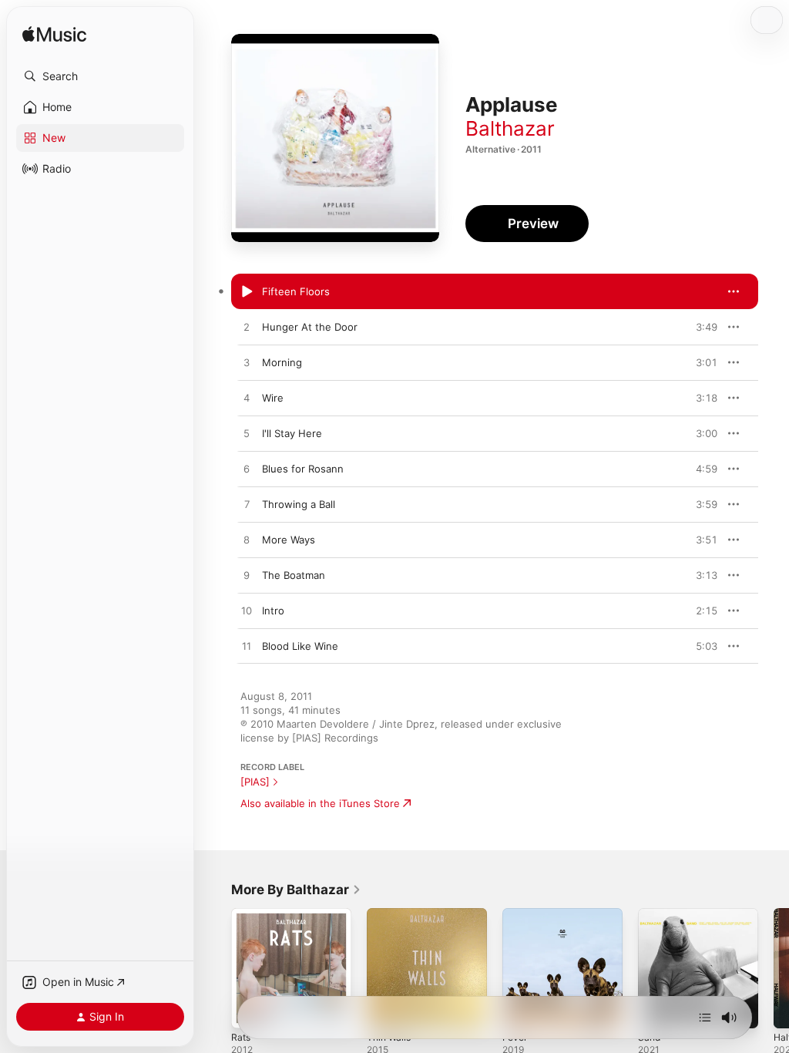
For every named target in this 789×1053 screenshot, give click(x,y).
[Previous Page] (216, 968)
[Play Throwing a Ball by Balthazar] (246, 505)
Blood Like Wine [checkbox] (300, 646)
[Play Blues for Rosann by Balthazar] (246, 469)
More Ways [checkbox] (288, 539)
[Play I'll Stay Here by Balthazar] (246, 434)
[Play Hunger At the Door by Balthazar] (246, 328)
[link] (296, 889)
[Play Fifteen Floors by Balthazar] (246, 292)
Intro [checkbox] (273, 610)
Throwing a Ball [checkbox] (298, 504)
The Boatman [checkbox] (293, 575)
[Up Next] (705, 1017)
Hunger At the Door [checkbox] (310, 327)
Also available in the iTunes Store (320, 803)
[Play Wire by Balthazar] (246, 398)
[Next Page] (773, 968)
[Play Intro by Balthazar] (246, 611)
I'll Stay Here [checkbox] (292, 433)
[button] (100, 76)
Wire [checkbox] (273, 398)
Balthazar (510, 128)
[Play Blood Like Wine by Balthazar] (246, 647)
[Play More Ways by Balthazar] (246, 540)
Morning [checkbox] (282, 362)
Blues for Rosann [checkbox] (303, 469)
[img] (54, 35)
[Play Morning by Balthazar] (246, 363)
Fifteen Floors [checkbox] (296, 291)
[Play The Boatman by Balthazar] (246, 576)
